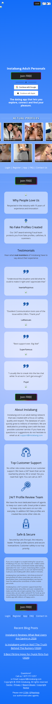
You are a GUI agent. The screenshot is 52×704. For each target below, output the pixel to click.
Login (37, 3)
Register (17, 167)
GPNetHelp (34, 692)
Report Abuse (28, 685)
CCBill (25, 692)
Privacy (17, 685)
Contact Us (41, 167)
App (25, 167)
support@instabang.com (31, 435)
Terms (9, 685)
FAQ (32, 167)
